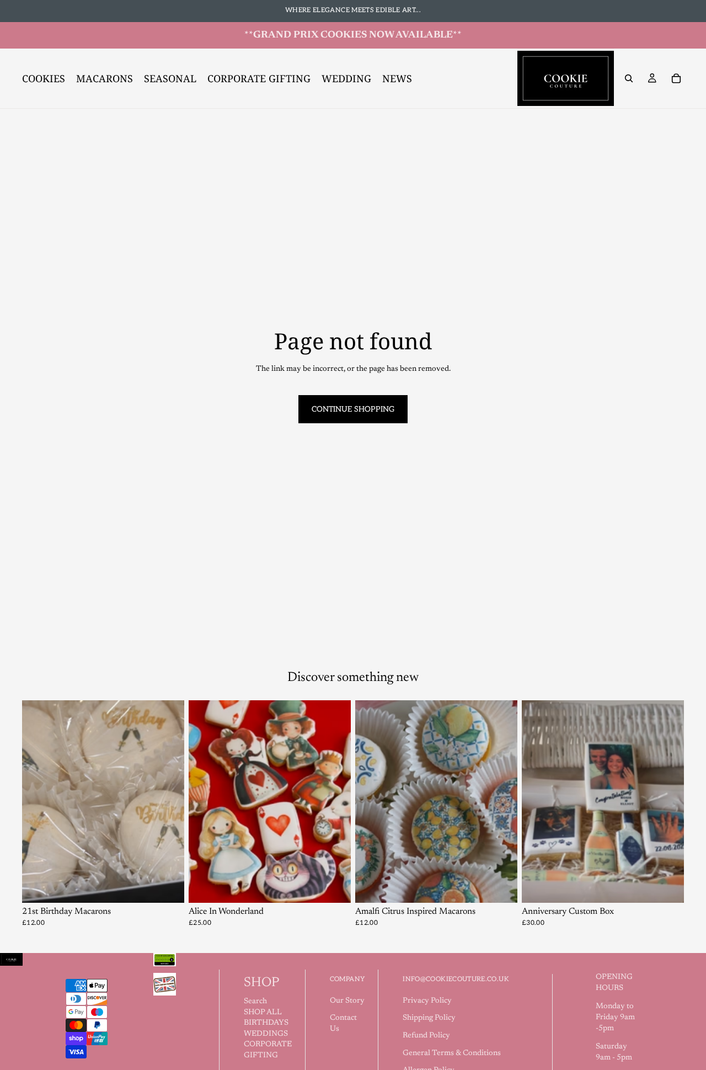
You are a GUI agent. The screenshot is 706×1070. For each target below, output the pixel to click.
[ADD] (334, 886)
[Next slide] (167, 802)
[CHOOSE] (167, 886)
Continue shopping (353, 409)
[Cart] (676, 78)
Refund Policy (426, 1036)
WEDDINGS (266, 1034)
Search (255, 1001)
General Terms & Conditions (452, 1053)
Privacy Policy (427, 1001)
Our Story (347, 1001)
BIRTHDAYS (266, 1023)
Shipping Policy (429, 1018)
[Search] (629, 78)
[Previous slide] (38, 802)
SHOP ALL (263, 1012)
